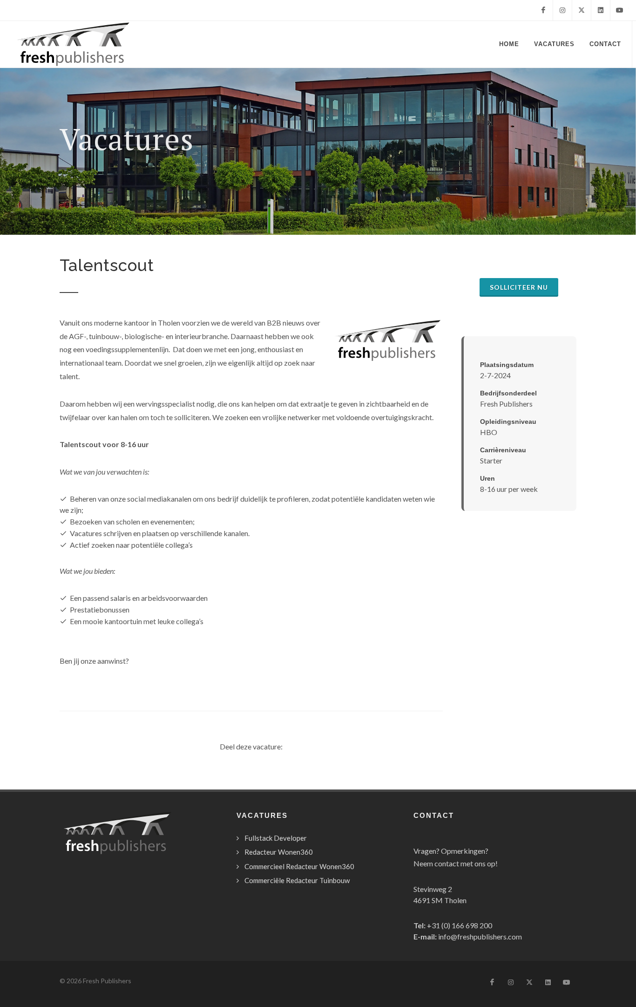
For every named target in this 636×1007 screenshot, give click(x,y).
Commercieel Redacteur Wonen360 (299, 866)
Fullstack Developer (275, 838)
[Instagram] (562, 10)
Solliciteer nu (519, 287)
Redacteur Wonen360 (278, 852)
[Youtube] (619, 10)
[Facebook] (543, 10)
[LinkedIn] (600, 10)
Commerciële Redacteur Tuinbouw (297, 880)
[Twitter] (581, 10)
